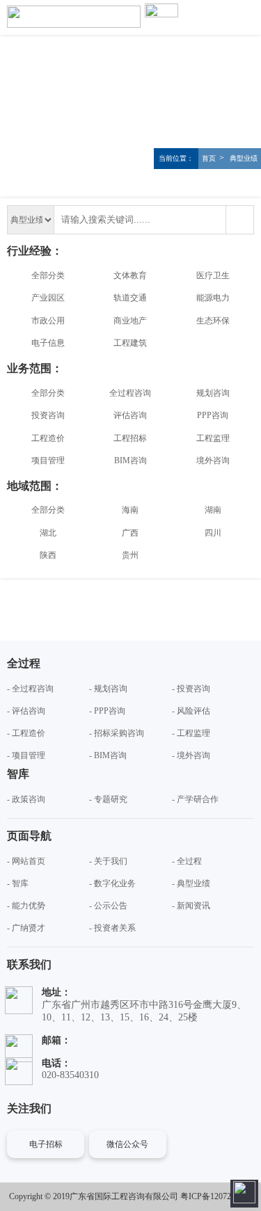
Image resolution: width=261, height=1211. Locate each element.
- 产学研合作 (195, 799)
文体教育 (130, 275)
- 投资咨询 (191, 688)
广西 (130, 533)
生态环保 (213, 321)
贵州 (130, 555)
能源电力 (213, 298)
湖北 (48, 533)
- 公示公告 (108, 906)
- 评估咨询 (26, 711)
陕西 (48, 555)
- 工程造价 (26, 733)
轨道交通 (130, 298)
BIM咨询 (130, 460)
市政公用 (48, 321)
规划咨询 (213, 393)
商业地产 (130, 321)
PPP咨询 (212, 415)
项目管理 (48, 460)
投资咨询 (48, 415)
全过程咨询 (130, 393)
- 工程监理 (191, 733)
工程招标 (130, 438)
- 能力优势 (26, 906)
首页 (209, 158)
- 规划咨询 (108, 688)
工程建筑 (130, 343)
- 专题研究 (108, 799)
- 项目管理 (26, 755)
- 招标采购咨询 (116, 733)
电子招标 (46, 1144)
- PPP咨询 (107, 711)
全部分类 (48, 275)
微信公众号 (127, 1144)
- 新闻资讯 (191, 906)
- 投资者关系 (112, 928)
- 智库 (18, 883)
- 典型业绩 (191, 883)
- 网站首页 (26, 861)
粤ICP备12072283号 (216, 1196)
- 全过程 (187, 861)
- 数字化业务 (112, 883)
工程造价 (48, 438)
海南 (130, 510)
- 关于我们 (108, 861)
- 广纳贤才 (26, 928)
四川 (213, 533)
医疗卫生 (213, 275)
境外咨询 (213, 460)
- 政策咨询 (26, 799)
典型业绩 (243, 158)
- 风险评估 (191, 711)
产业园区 (48, 298)
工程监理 (213, 438)
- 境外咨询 (191, 755)
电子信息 (48, 343)
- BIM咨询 (108, 755)
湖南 (213, 510)
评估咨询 (130, 415)
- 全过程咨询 (30, 688)
